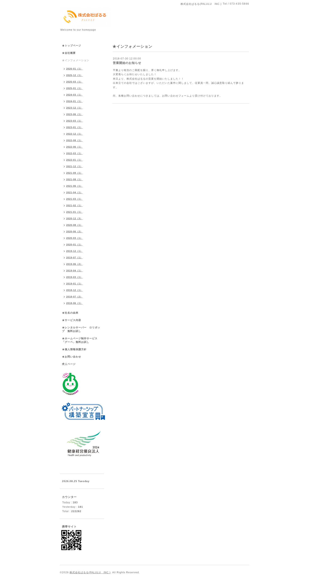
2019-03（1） (74, 277)
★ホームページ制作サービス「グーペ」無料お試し (80, 340)
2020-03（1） (74, 238)
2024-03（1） (74, 94)
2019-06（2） (74, 264)
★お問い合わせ (71, 356)
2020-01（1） (74, 244)
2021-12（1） (74, 166)
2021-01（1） (74, 212)
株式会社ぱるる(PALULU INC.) (90, 572)
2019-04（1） (74, 270)
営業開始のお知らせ (127, 62)
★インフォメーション (75, 60)
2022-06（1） (74, 147)
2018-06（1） (74, 303)
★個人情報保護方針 (74, 349)
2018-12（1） (74, 290)
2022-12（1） (74, 134)
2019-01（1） (74, 283)
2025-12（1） (74, 75)
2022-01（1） (74, 160)
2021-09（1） (74, 173)
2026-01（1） (74, 68)
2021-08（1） (74, 179)
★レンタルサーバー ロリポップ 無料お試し (81, 329)
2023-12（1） (74, 108)
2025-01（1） (74, 88)
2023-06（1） (74, 114)
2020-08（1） (74, 225)
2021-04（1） (74, 192)
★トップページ (71, 45)
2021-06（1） (74, 186)
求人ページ (69, 364)
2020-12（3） (74, 218)
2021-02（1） (74, 205)
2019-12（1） (74, 251)
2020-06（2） (74, 231)
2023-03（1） (74, 121)
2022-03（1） (74, 153)
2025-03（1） (74, 81)
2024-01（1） (74, 101)
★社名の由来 (70, 312)
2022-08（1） (74, 140)
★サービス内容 (71, 320)
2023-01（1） (74, 127)
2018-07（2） (74, 296)
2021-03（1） (74, 199)
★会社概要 (69, 52)
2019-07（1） (74, 257)
